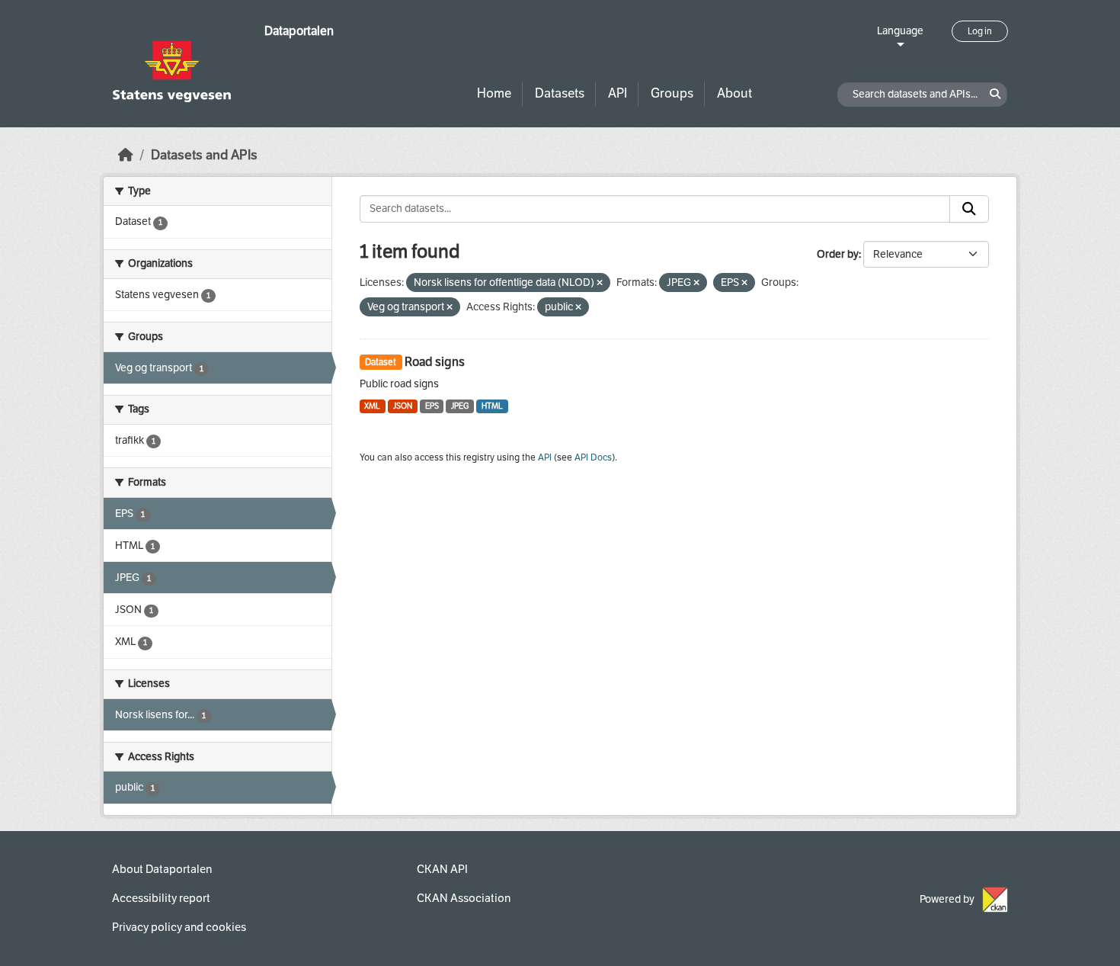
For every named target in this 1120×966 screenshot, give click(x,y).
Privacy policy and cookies (179, 927)
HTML (492, 406)
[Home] (125, 155)
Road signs (435, 362)
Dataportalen (299, 31)
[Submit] (969, 209)
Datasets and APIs (204, 155)
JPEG (460, 406)
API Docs (593, 457)
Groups (672, 93)
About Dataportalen (162, 869)
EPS (432, 406)
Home (494, 93)
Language (900, 30)
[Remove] (600, 283)
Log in (980, 31)
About (734, 93)
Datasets (559, 93)
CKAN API (442, 869)
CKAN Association (463, 898)
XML (372, 406)
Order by (838, 254)
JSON (402, 406)
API (617, 93)
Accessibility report (161, 898)
